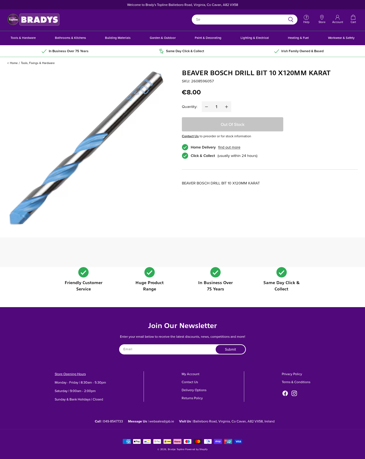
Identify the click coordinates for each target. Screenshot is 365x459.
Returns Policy (192, 398)
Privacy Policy (292, 374)
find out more (229, 147)
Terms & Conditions (296, 382)
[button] (353, 19)
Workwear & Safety (341, 37)
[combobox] (239, 20)
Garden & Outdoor (163, 37)
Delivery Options (194, 390)
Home (14, 63)
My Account (190, 374)
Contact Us (190, 136)
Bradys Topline (176, 449)
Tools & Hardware (23, 37)
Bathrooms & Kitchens (70, 37)
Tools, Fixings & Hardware (38, 63)
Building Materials (118, 37)
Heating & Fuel (298, 37)
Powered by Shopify (196, 449)
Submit (230, 349)
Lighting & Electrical (255, 37)
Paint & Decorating (208, 37)
